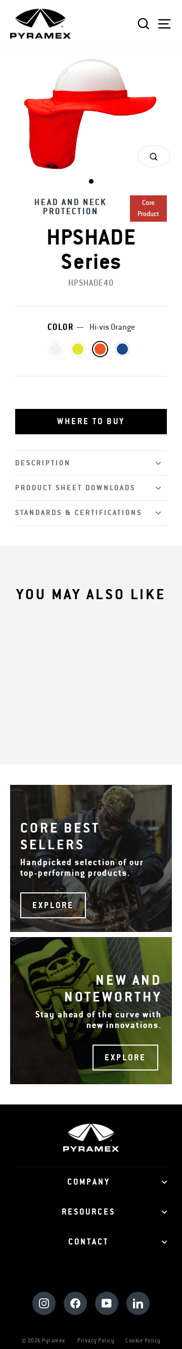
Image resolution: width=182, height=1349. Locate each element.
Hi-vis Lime (78, 349)
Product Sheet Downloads (75, 487)
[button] (91, 421)
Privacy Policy (95, 1340)
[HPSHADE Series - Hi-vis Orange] (101, 710)
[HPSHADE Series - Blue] (112, 710)
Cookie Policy (143, 1340)
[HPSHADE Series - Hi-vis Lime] (89, 710)
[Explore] (91, 858)
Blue (122, 349)
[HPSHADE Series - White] (77, 710)
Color (91, 327)
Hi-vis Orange (100, 349)
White (56, 349)
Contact (88, 1242)
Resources (88, 1212)
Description (43, 463)
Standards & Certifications (78, 512)
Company (88, 1182)
